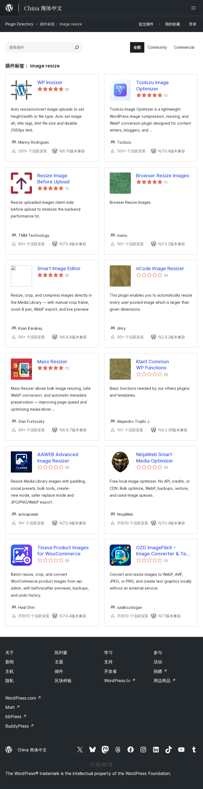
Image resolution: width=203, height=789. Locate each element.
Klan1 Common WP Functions (152, 364)
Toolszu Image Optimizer (152, 85)
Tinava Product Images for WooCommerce (63, 550)
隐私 (9, 680)
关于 (9, 652)
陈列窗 (61, 652)
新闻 (9, 661)
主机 (9, 671)
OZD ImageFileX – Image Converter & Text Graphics (163, 551)
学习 (108, 652)
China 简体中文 (32, 749)
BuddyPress (19, 726)
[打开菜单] (194, 8)
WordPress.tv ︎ (120, 680)
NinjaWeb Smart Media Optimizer (154, 457)
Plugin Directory (19, 24)
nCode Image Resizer (160, 268)
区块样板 (63, 680)
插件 (59, 671)
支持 (108, 661)
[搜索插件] (77, 47)
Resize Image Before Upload (53, 178)
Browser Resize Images (162, 175)
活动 (158, 661)
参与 (158, 652)
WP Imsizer (50, 82)
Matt (12, 707)
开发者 (110, 671)
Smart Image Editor (59, 268)
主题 (59, 661)
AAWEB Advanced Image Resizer (57, 457)
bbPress (16, 716)
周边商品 (165, 680)
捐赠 (160, 671)
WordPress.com (23, 698)
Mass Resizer (52, 361)
